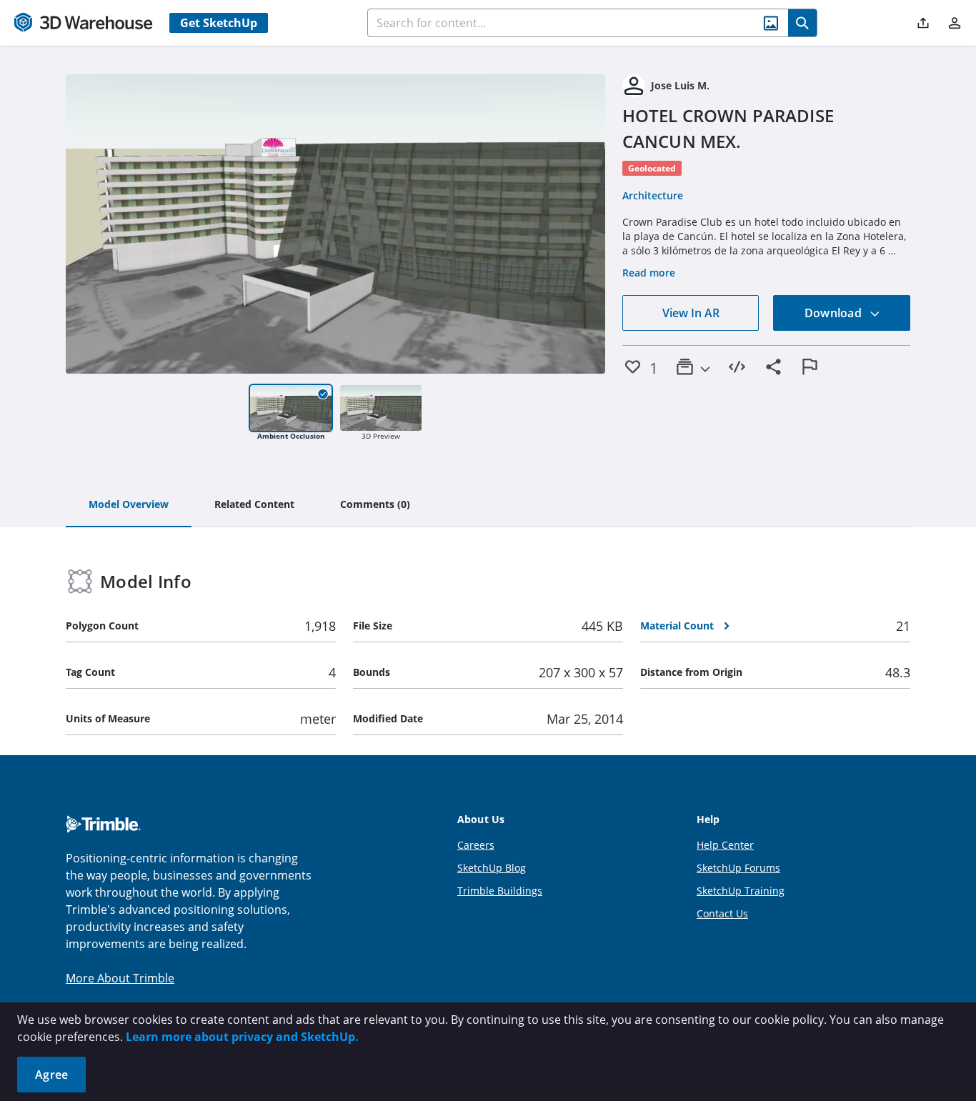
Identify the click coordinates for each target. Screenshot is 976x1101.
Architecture (652, 195)
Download (835, 313)
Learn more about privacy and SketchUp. (242, 1037)
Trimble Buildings (499, 890)
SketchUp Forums (738, 868)
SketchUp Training (741, 890)
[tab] (128, 505)
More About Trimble (120, 978)
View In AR (690, 313)
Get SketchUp (218, 23)
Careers (475, 845)
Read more (648, 272)
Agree (51, 1074)
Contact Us (722, 913)
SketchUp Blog (491, 868)
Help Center (725, 845)
